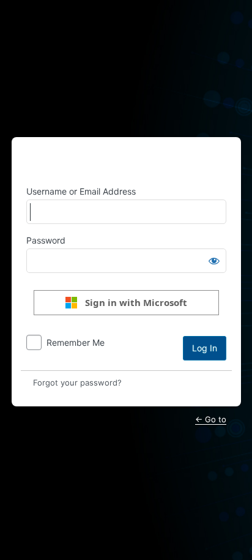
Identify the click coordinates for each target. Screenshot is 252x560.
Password (45, 240)
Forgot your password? (77, 382)
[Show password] (214, 260)
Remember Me (75, 342)
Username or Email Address (81, 191)
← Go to (210, 419)
